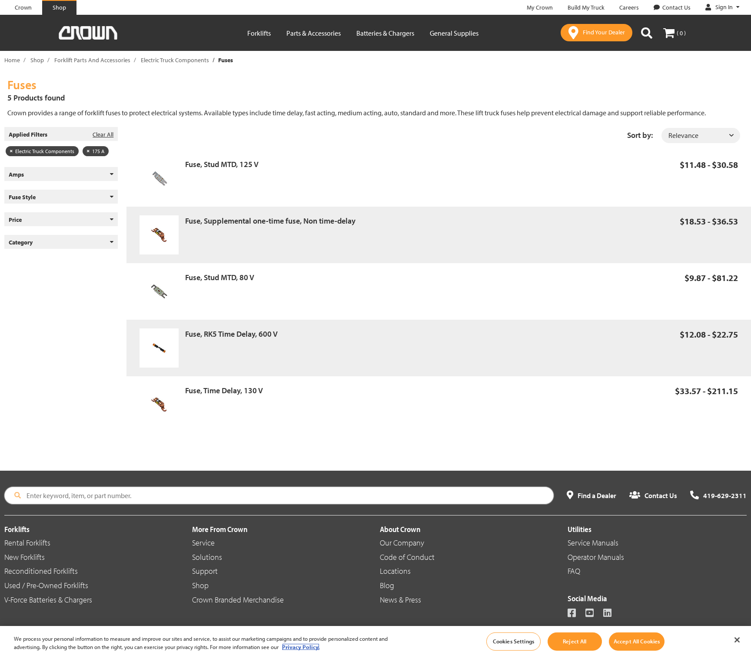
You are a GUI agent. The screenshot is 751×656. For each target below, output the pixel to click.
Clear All (103, 134)
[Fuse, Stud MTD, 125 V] (162, 178)
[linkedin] (611, 614)
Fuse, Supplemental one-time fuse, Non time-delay (270, 221)
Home (12, 60)
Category (21, 242)
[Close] (737, 639)
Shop (37, 60)
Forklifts (259, 33)
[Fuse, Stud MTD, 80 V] (162, 291)
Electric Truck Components (175, 60)
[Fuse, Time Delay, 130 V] (162, 404)
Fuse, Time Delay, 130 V (224, 390)
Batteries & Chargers (385, 33)
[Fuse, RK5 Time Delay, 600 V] (162, 348)
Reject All (574, 641)
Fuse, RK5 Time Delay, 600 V (231, 334)
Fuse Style (22, 197)
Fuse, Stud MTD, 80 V (219, 277)
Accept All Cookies (637, 641)
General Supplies (454, 33)
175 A (98, 151)
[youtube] (593, 614)
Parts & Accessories (313, 33)
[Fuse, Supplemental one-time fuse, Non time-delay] (162, 234)
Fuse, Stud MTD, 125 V (222, 164)
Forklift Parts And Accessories (92, 60)
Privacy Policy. (300, 646)
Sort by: (640, 135)
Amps (16, 174)
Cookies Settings (513, 641)
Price (15, 220)
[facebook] (576, 614)
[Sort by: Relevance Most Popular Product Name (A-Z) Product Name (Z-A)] (700, 135)
